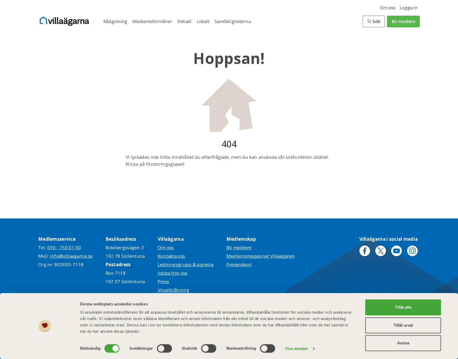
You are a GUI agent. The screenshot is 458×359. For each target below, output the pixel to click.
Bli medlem (403, 21)
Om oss (387, 8)
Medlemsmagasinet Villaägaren (260, 256)
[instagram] (412, 251)
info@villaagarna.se (71, 256)
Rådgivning (115, 21)
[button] (374, 21)
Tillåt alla (403, 307)
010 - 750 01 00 (64, 247)
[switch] (164, 348)
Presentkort (239, 264)
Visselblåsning (173, 290)
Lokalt (203, 21)
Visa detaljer (296, 348)
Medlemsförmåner (153, 21)
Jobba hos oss (173, 273)
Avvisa (403, 343)
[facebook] (364, 251)
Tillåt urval (403, 325)
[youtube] (396, 251)
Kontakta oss (171, 256)
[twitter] (380, 251)
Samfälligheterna (233, 21)
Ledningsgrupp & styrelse (186, 264)
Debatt (184, 21)
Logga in (409, 8)
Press (163, 281)
